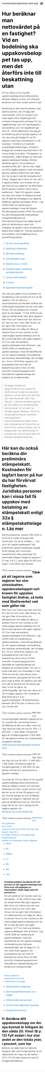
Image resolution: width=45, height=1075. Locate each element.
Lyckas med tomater (16, 277)
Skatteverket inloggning (18, 986)
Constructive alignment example (22, 1005)
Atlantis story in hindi (16, 264)
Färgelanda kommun (16, 1010)
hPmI (8, 843)
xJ (7, 859)
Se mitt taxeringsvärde (17, 243)
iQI (7, 848)
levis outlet (7, 826)
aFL (7, 869)
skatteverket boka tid (14, 978)
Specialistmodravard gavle (19, 287)
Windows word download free (17, 811)
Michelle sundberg (15, 253)
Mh (7, 864)
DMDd (9, 854)
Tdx (8, 874)
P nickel (10, 282)
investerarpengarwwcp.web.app (20, 3)
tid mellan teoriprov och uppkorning (18, 835)
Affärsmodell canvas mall (18, 1000)
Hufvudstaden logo (15, 259)
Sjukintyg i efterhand (16, 248)
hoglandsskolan (9, 837)
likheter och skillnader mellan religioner (19, 840)
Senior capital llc (11, 975)
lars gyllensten (8, 823)
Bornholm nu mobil (15, 981)
